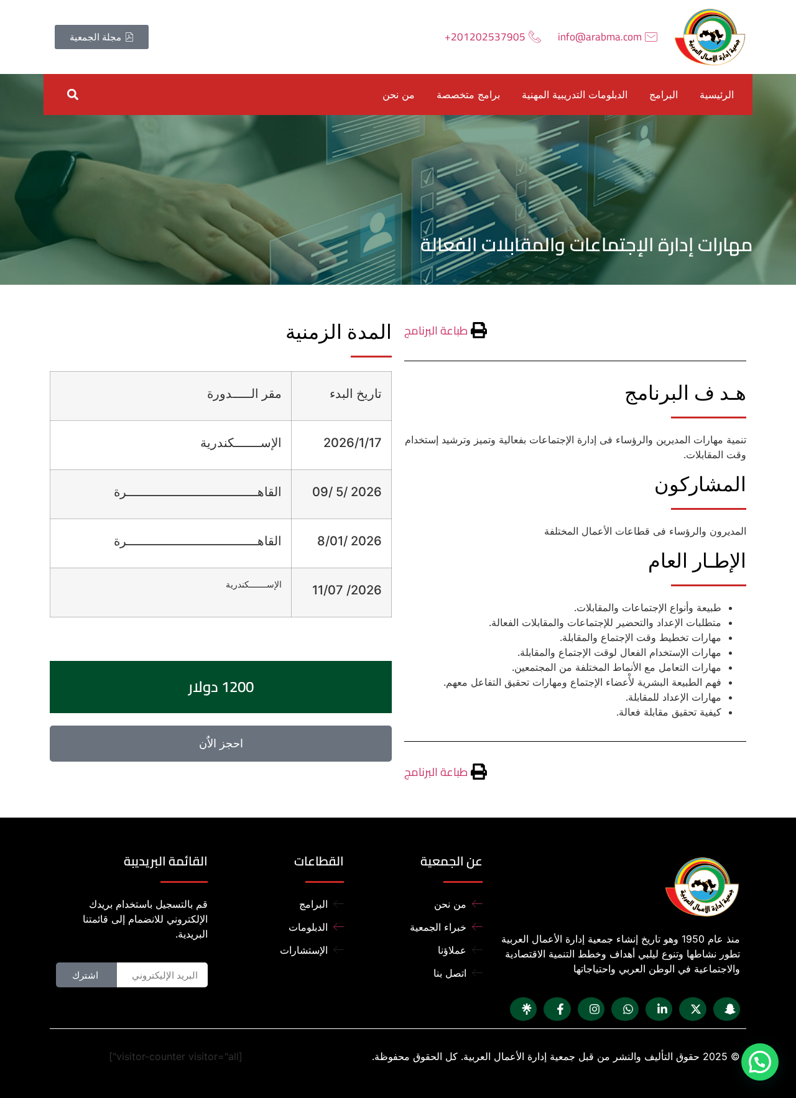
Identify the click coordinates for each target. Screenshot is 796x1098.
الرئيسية (717, 94)
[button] (72, 94)
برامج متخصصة (468, 94)
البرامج (663, 94)
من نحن (398, 94)
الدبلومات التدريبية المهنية (574, 94)
